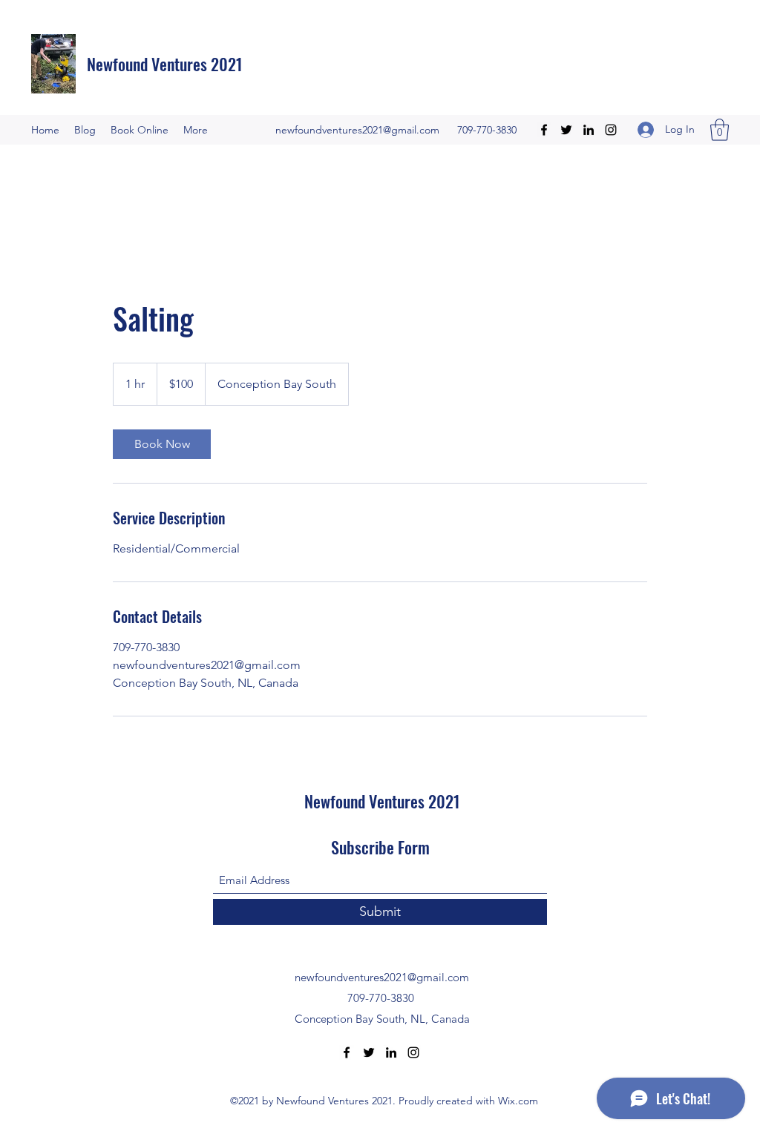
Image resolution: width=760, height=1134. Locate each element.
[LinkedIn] (588, 129)
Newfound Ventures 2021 (165, 64)
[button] (719, 130)
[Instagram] (610, 129)
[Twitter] (566, 129)
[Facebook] (544, 129)
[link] (162, 444)
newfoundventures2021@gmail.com (357, 129)
